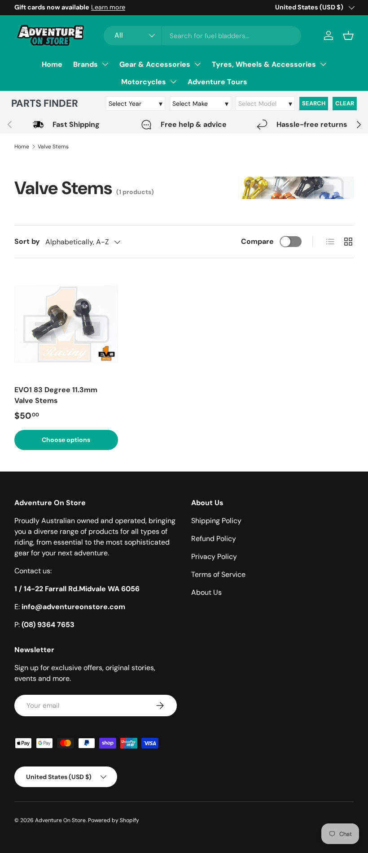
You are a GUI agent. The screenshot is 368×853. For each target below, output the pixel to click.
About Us (206, 592)
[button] (348, 35)
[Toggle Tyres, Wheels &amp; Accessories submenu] (323, 64)
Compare (257, 241)
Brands (85, 64)
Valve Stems (53, 146)
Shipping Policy (216, 520)
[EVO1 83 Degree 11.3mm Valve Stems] (66, 324)
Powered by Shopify (113, 820)
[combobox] (202, 35)
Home (52, 64)
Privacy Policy (214, 556)
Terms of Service (218, 574)
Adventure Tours (217, 82)
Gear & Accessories (154, 64)
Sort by (27, 241)
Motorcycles (143, 82)
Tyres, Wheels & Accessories (264, 64)
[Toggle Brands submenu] (105, 64)
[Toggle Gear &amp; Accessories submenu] (197, 64)
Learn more (108, 7)
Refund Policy (213, 538)
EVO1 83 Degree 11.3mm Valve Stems (55, 395)
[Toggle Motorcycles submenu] (173, 81)
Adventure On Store (60, 820)
